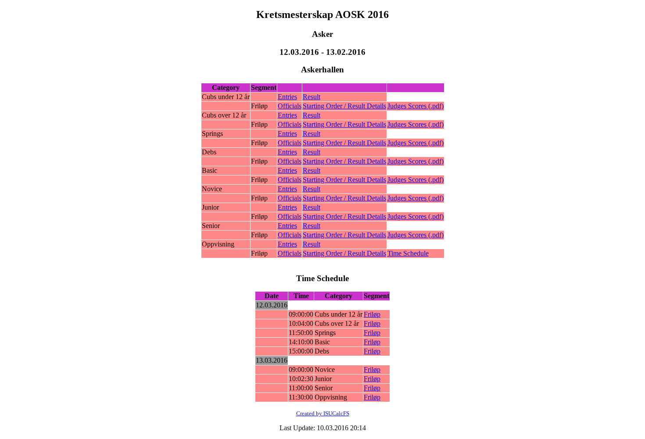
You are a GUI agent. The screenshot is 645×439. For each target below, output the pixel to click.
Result (311, 96)
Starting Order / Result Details (344, 106)
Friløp (372, 314)
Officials (289, 106)
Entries (287, 96)
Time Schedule (408, 253)
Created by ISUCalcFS (322, 413)
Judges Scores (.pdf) (415, 106)
